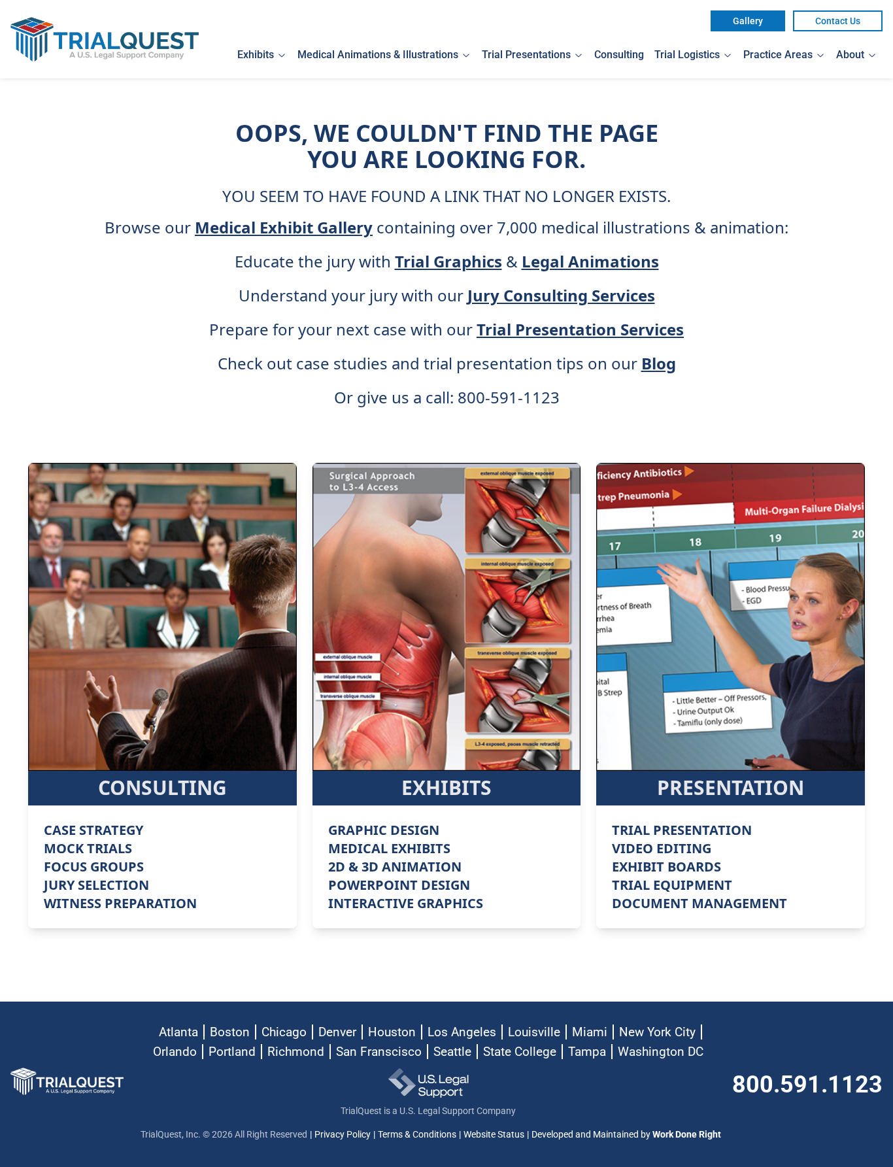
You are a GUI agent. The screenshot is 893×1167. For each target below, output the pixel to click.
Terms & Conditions (417, 1134)
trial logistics (687, 54)
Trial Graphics (448, 261)
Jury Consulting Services (561, 295)
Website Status (493, 1134)
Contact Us (837, 21)
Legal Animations (590, 261)
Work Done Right (686, 1134)
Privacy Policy (342, 1134)
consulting (619, 54)
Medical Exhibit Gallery (284, 227)
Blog (658, 363)
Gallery (748, 21)
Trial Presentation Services (580, 329)
